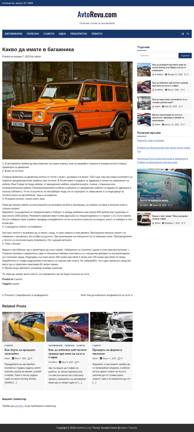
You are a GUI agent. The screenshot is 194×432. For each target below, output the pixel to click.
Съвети (48, 33)
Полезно (33, 33)
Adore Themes (129, 428)
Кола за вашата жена (154, 200)
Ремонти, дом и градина (150, 140)
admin (37, 56)
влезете (18, 406)
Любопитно (78, 33)
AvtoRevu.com (84, 428)
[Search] (188, 34)
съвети (15, 283)
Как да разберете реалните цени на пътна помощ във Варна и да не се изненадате (169, 67)
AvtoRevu (52, 362)
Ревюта (97, 33)
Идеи (62, 33)
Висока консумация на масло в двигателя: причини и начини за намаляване (168, 118)
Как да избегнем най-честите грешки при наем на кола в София (67, 353)
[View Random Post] (182, 34)
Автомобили (13, 33)
